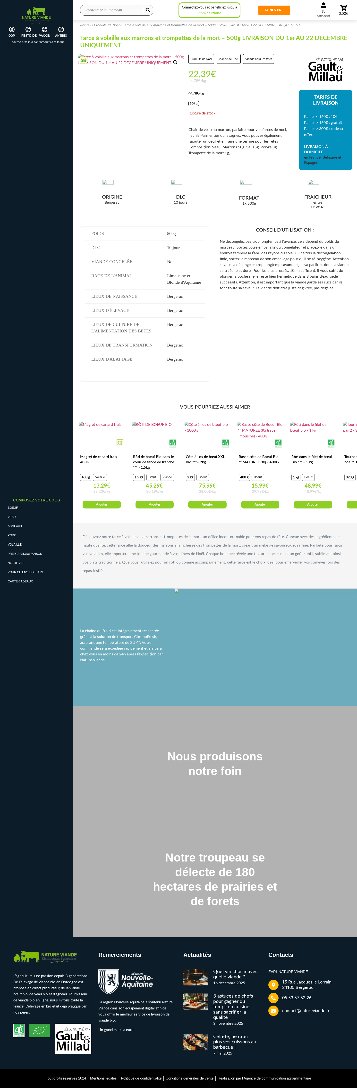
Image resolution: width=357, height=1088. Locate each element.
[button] (175, 62)
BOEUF (13, 507)
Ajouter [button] (154, 504)
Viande (167, 477)
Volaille (100, 477)
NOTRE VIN (16, 563)
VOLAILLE (15, 544)
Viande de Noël (228, 58)
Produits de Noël (106, 25)
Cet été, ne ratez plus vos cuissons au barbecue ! (234, 1042)
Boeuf (203, 477)
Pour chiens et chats (25, 572)
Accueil (85, 25)
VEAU (12, 517)
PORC (12, 535)
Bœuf (152, 477)
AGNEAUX (15, 526)
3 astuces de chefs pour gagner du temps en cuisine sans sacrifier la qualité (233, 1007)
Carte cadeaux (20, 581)
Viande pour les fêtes (258, 58)
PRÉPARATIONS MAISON (25, 554)
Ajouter (101, 504)
